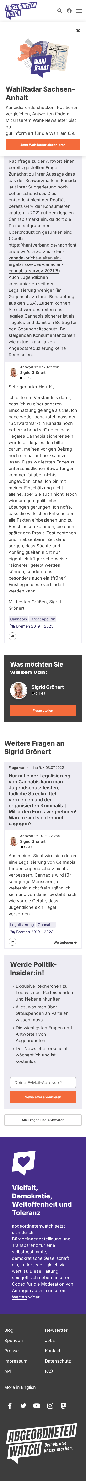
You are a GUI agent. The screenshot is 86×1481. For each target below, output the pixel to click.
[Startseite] (21, 11)
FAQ (49, 1371)
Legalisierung (22, 924)
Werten (19, 1296)
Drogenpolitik (43, 619)
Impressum (15, 1360)
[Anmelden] (69, 11)
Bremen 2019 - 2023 (35, 626)
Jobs (50, 1340)
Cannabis (18, 619)
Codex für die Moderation (38, 1284)
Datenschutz (58, 1360)
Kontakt (52, 1350)
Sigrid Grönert (33, 372)
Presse (11, 1350)
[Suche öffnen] (60, 11)
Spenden (13, 1340)
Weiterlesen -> (65, 942)
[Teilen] (12, 636)
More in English (20, 1387)
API (7, 1371)
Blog (8, 1330)
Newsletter (56, 1330)
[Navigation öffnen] (79, 11)
